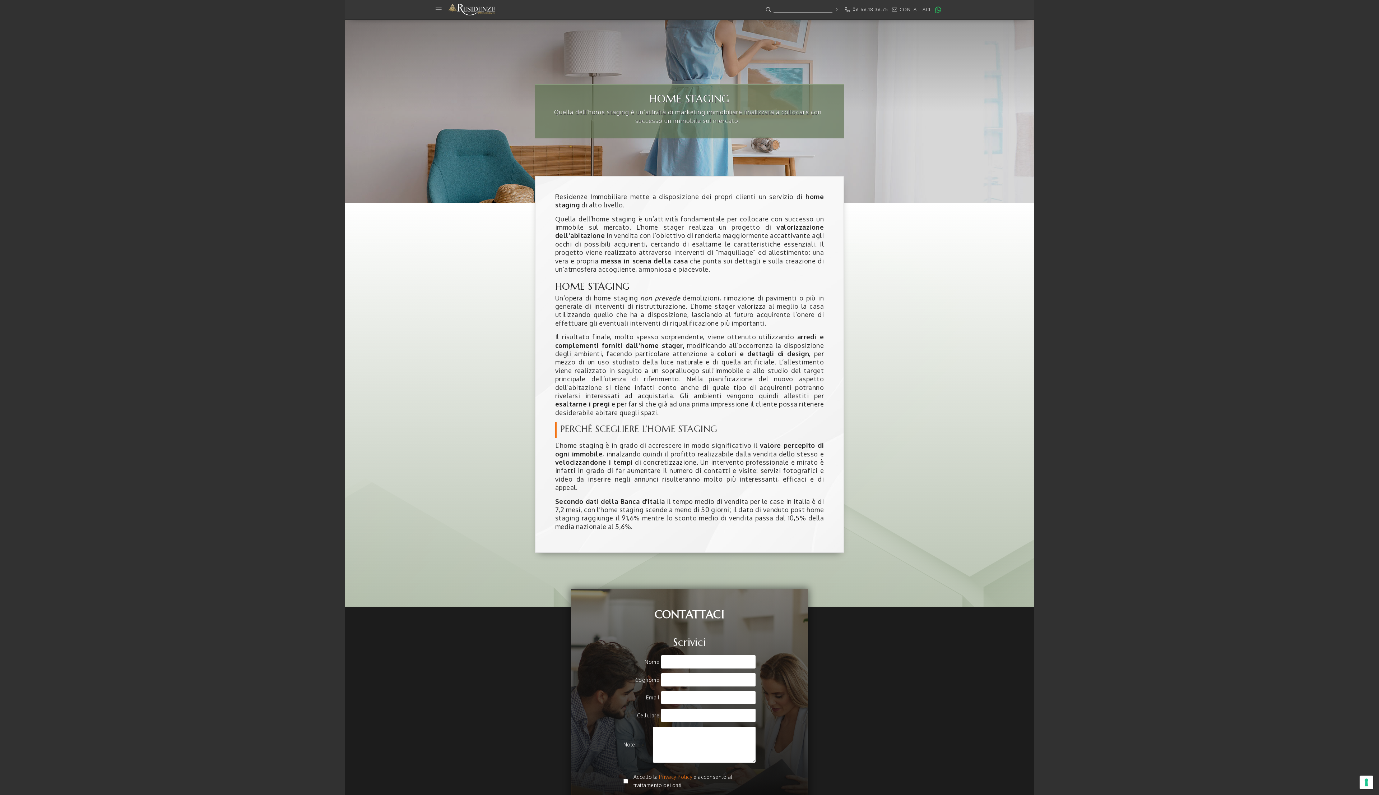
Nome (652, 662)
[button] (689, 10)
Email (652, 697)
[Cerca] (836, 10)
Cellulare (648, 715)
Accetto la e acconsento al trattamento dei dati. (683, 781)
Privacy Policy (675, 777)
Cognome (647, 680)
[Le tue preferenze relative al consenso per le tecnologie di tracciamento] (1366, 782)
